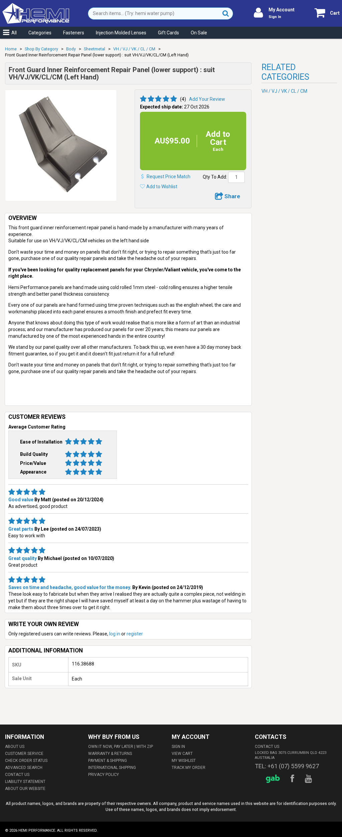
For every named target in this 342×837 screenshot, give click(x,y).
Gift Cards (168, 32)
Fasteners (73, 32)
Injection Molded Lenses (121, 32)
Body (71, 48)
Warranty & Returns (110, 753)
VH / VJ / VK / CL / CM (134, 48)
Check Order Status (26, 760)
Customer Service (24, 753)
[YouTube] (309, 779)
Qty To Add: (215, 177)
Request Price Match (168, 176)
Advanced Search (23, 767)
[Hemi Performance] (35, 6)
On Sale (199, 32)
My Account (282, 9)
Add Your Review (207, 99)
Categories (39, 32)
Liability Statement (25, 781)
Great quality (22, 558)
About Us (14, 746)
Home (11, 48)
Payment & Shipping (107, 760)
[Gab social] (274, 779)
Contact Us (17, 774)
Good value (20, 499)
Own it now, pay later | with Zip (120, 746)
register (135, 633)
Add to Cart (218, 140)
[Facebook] (293, 779)
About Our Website (25, 788)
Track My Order (188, 767)
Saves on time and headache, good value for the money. (69, 587)
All (14, 32)
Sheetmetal (94, 48)
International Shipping (112, 767)
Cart (335, 13)
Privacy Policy (103, 774)
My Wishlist (184, 760)
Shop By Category (41, 48)
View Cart (182, 753)
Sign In (275, 17)
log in (114, 633)
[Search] (225, 13)
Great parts (20, 529)
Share (231, 196)
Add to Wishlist (161, 186)
